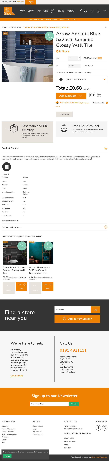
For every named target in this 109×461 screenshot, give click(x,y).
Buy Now (20, 286)
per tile (8, 277)
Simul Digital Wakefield (99, 457)
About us (5, 426)
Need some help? (98, 103)
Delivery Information (9, 434)
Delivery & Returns (12, 227)
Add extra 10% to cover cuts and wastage (75, 72)
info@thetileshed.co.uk (74, 429)
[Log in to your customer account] (99, 11)
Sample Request (8, 432)
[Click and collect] (87, 11)
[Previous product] (106, 27)
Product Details (10, 148)
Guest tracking (38, 434)
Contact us (5, 437)
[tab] (54, 148)
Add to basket (67, 96)
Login (35, 429)
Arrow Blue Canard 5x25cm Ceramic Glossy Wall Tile (39, 270)
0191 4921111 (72, 426)
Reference (5, 221)
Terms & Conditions (9, 429)
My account (37, 432)
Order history (38, 426)
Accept (7, 456)
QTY (57, 58)
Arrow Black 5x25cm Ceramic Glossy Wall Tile (14, 270)
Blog (3, 442)
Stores (4, 440)
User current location (80, 318)
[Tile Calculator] (94, 11)
